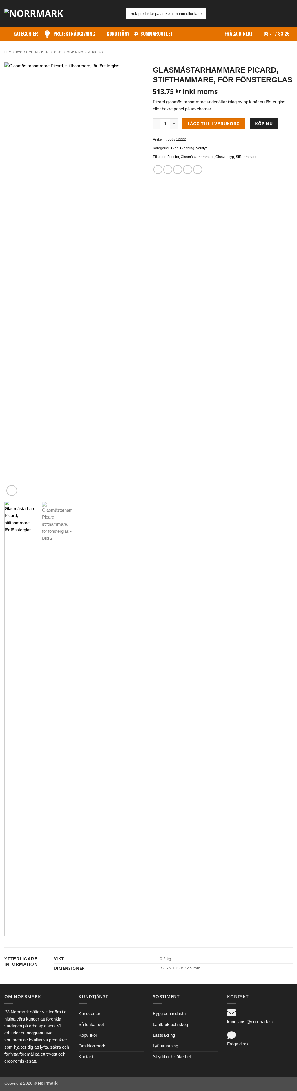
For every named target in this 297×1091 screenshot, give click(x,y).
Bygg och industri (32, 52)
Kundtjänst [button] (119, 33)
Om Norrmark (92, 1045)
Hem (7, 52)
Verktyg (95, 52)
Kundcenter (89, 1013)
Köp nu (264, 123)
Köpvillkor (88, 1035)
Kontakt (86, 1056)
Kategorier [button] (25, 33)
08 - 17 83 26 (276, 33)
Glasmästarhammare (197, 157)
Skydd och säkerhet (172, 1056)
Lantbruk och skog (170, 1024)
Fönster (173, 157)
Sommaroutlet (156, 33)
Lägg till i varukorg (214, 123)
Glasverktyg (224, 157)
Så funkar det (91, 1024)
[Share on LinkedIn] (197, 169)
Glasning (75, 52)
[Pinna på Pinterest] (187, 169)
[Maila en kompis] (177, 169)
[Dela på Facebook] (157, 169)
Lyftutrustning (165, 1045)
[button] (269, 13)
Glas (58, 52)
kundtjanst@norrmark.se (250, 1021)
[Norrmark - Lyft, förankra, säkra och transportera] (37, 13)
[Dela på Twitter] (167, 169)
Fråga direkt (238, 33)
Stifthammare (246, 157)
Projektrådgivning (74, 33)
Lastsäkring (164, 1035)
